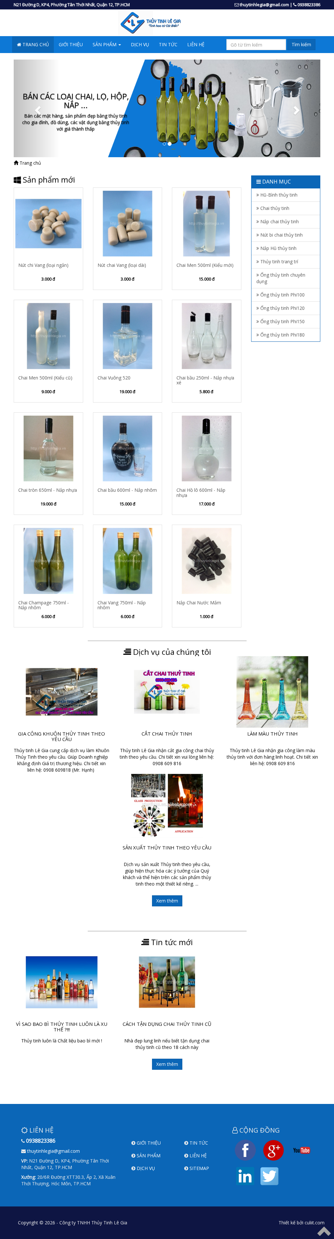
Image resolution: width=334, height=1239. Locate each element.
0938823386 (308, 4)
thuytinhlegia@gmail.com (264, 4)
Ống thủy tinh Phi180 (282, 335)
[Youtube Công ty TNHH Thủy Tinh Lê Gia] (302, 1150)
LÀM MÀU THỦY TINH (272, 733)
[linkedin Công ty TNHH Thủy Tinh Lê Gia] (245, 1176)
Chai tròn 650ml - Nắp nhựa (47, 490)
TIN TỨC (168, 44)
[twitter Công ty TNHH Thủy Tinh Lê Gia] (269, 1176)
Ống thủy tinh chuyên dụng (280, 278)
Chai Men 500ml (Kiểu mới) (205, 265)
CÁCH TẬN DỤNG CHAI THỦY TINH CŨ (167, 1024)
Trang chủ (29, 163)
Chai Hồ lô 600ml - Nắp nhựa (200, 492)
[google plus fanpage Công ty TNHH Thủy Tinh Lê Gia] (273, 1150)
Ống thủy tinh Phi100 (282, 295)
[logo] (167, 22)
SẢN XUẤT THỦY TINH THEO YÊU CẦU (167, 847)
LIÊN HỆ (196, 44)
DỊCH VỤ (140, 44)
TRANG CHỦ (35, 44)
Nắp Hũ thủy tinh (277, 248)
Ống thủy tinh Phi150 (282, 321)
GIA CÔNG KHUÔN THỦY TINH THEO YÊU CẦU (61, 736)
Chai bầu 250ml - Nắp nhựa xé (205, 380)
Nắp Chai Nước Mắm (198, 602)
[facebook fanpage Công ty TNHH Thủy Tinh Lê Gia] (245, 1150)
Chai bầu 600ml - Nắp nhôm (127, 490)
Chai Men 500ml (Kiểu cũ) (45, 378)
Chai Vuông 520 (114, 378)
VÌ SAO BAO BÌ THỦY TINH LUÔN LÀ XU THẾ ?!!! (61, 1027)
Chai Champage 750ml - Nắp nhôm (43, 605)
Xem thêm (167, 901)
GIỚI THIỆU (71, 44)
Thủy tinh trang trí (278, 261)
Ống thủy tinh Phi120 (282, 308)
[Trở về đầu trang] (324, 1231)
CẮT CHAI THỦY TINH (167, 733)
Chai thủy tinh (274, 208)
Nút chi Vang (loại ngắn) (43, 265)
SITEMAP (199, 1168)
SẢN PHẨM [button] (105, 44)
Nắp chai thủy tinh (279, 221)
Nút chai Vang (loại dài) (122, 265)
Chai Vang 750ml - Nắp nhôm (122, 605)
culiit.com (315, 1222)
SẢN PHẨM (148, 1155)
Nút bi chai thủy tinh (281, 235)
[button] (37, 108)
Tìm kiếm (301, 44)
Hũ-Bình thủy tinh (278, 195)
